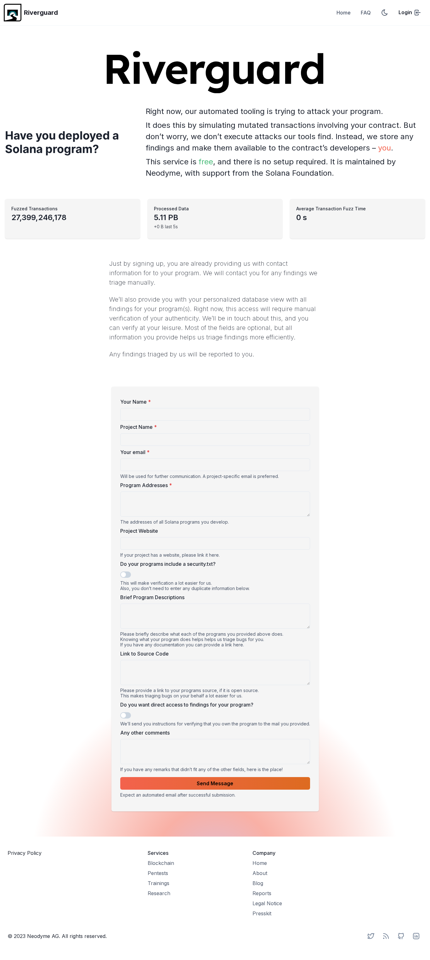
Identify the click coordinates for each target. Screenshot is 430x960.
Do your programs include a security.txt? (168, 564)
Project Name (138, 427)
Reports (261, 893)
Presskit (261, 913)
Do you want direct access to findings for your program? (186, 705)
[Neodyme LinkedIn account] (416, 936)
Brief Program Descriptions (152, 597)
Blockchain (161, 863)
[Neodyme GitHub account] (401, 936)
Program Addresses (146, 485)
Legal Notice (267, 903)
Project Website (139, 531)
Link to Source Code (144, 653)
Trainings (158, 883)
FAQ (366, 12)
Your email (135, 452)
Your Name (135, 402)
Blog (257, 883)
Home (344, 12)
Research (159, 893)
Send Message (215, 783)
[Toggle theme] (384, 12)
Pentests (158, 873)
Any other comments (145, 733)
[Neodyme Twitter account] (371, 936)
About (259, 873)
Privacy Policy (25, 853)
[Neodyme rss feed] (386, 936)
